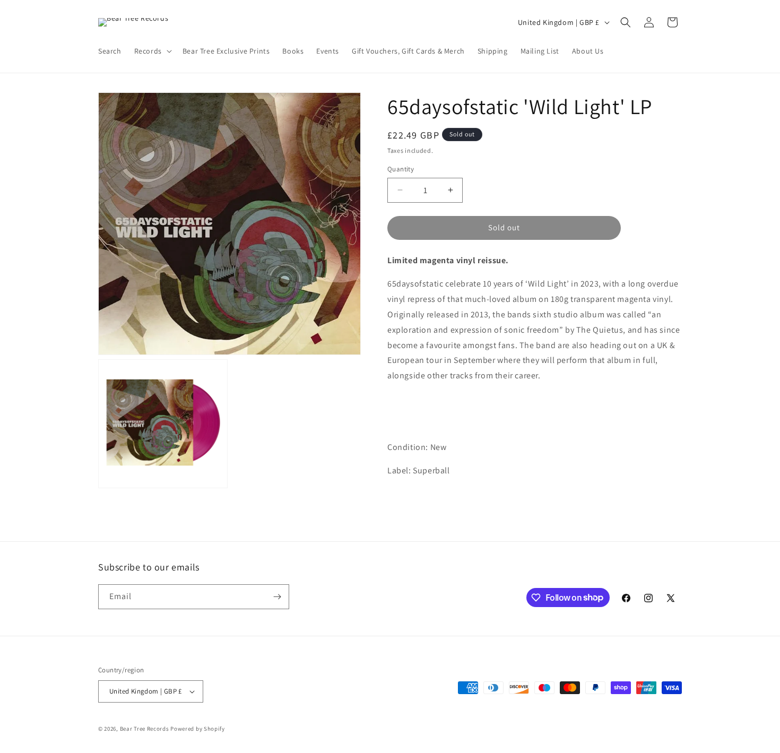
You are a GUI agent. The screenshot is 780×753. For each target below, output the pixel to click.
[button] (152, 51)
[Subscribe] (277, 596)
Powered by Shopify (197, 728)
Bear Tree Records (144, 728)
